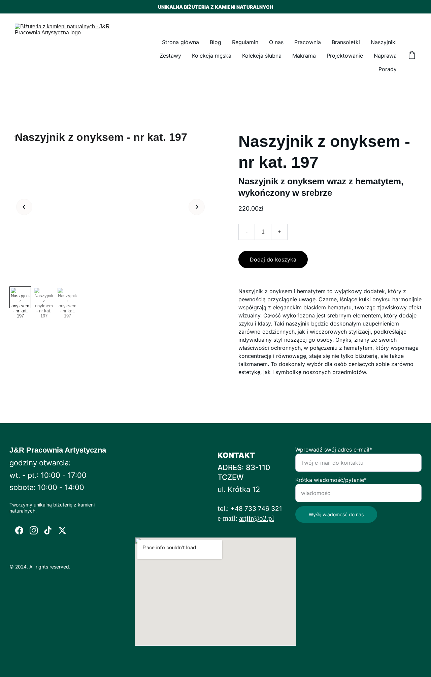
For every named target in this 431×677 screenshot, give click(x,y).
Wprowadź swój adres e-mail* (333, 449)
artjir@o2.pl (256, 518)
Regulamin (245, 42)
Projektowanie (345, 55)
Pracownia (307, 42)
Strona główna (180, 42)
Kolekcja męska (211, 55)
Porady (387, 69)
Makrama (304, 55)
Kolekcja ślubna (261, 55)
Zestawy (170, 55)
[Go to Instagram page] (34, 530)
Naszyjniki (384, 42)
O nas (276, 42)
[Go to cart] (411, 56)
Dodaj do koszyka (273, 259)
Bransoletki (346, 42)
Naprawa (385, 55)
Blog (215, 42)
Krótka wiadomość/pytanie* (331, 479)
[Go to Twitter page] (62, 530)
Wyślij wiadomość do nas (336, 514)
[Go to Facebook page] (19, 530)
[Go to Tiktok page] (48, 530)
